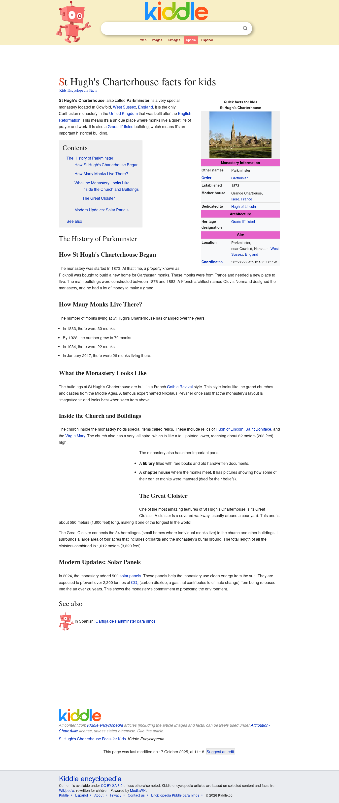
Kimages (174, 40)
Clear (235, 28)
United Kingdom (123, 113)
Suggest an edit (220, 751)
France (246, 198)
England (251, 254)
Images (157, 40)
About (98, 795)
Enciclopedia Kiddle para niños (175, 795)
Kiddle (64, 795)
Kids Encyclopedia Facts (78, 90)
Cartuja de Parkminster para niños (126, 621)
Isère (235, 198)
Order (206, 177)
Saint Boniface (258, 429)
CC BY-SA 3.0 (112, 785)
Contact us (136, 795)
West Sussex (124, 107)
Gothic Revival (180, 386)
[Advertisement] (169, 59)
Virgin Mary (75, 436)
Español (207, 40)
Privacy (115, 795)
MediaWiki (138, 790)
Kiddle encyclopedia (105, 725)
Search (245, 28)
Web (143, 40)
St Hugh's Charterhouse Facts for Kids (92, 739)
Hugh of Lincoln (243, 206)
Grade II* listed (243, 221)
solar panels (130, 576)
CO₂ (134, 582)
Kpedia (191, 40)
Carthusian (239, 177)
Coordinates (212, 261)
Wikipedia (66, 790)
